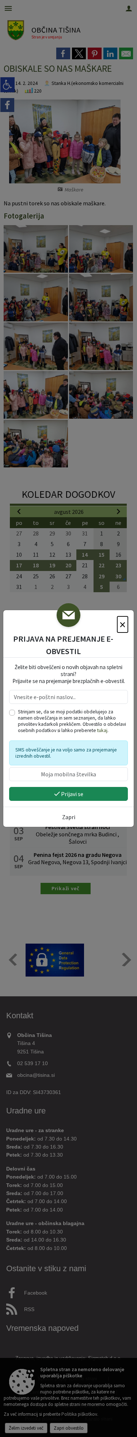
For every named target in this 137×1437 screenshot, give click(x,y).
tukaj (102, 730)
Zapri (68, 817)
